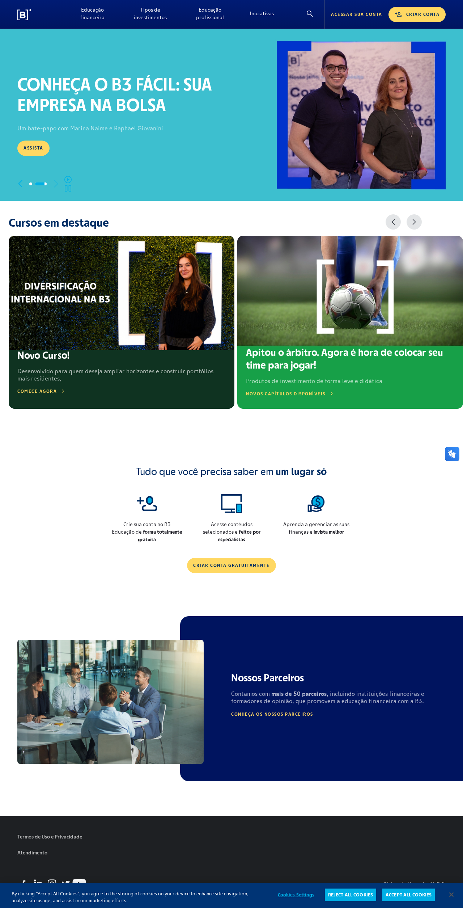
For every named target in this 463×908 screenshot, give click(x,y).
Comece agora (37, 391)
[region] (231, 895)
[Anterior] (393, 222)
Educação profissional (210, 14)
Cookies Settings (296, 895)
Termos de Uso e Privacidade (49, 836)
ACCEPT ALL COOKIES (409, 895)
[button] (20, 184)
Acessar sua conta (356, 14)
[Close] (451, 895)
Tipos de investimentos (150, 14)
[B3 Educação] (40, 14)
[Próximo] (414, 222)
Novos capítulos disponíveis (286, 393)
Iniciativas (262, 13)
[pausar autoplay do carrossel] (68, 184)
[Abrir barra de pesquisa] (310, 14)
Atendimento (32, 852)
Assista (33, 148)
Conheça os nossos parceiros (272, 714)
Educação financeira (92, 14)
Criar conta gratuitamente (231, 565)
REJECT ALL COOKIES (350, 895)
